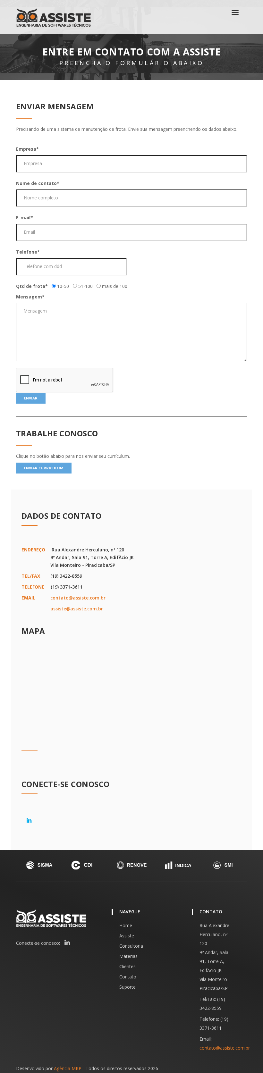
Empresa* (27, 149)
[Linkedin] (29, 820)
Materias (128, 956)
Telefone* (28, 252)
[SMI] (224, 865)
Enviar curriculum (44, 467)
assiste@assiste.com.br (76, 609)
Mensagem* (30, 297)
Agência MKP (67, 1068)
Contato (127, 977)
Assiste (126, 936)
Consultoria (131, 946)
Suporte (127, 987)
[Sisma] (39, 865)
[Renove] (131, 865)
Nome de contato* (37, 183)
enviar (31, 398)
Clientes (127, 966)
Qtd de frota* (32, 286)
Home (125, 925)
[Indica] (178, 865)
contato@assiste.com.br (78, 598)
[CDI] (85, 865)
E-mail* (24, 217)
